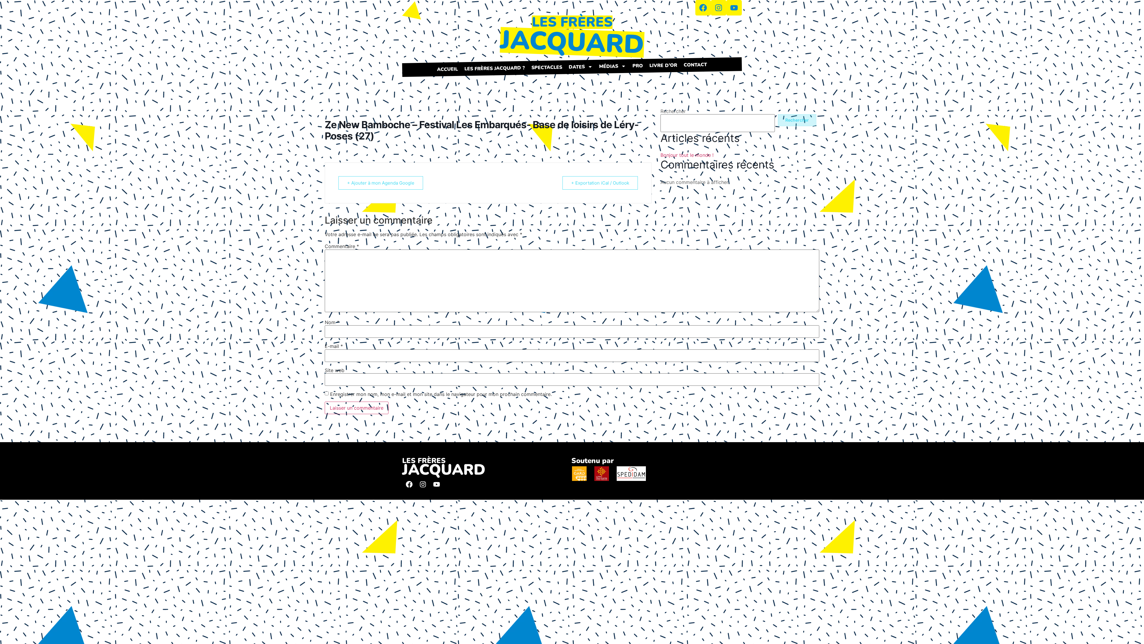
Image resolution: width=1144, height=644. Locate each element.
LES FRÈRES (572, 22)
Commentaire (342, 246)
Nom (332, 322)
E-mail (334, 346)
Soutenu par (592, 460)
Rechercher (673, 111)
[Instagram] (423, 484)
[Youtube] (436, 484)
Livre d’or (663, 65)
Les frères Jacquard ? (494, 68)
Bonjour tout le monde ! (687, 155)
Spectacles (546, 67)
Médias (608, 66)
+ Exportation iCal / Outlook (600, 183)
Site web (334, 370)
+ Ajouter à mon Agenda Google (380, 183)
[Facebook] (409, 484)
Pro (637, 66)
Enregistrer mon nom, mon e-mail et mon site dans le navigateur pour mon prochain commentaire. (441, 394)
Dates (577, 67)
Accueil (447, 69)
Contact (695, 64)
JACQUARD (572, 42)
